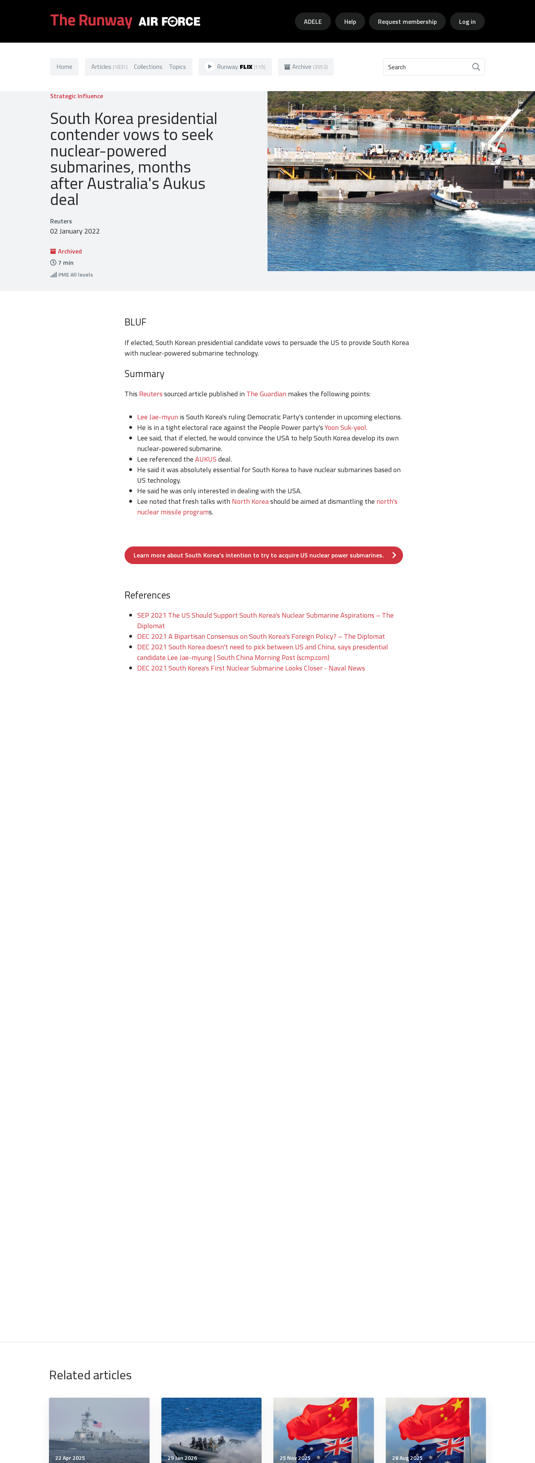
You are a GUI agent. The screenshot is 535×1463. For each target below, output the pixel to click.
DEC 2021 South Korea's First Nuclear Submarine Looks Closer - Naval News (251, 668)
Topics (177, 66)
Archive (310, 66)
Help (350, 21)
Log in (467, 21)
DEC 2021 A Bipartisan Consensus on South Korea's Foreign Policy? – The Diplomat (261, 636)
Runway (241, 66)
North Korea (250, 501)
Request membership (407, 21)
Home (64, 66)
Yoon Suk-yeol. (346, 427)
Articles (109, 66)
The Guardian (266, 393)
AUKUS (206, 459)
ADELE (313, 21)
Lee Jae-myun (157, 417)
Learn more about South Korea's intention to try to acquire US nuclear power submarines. (259, 555)
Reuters (150, 393)
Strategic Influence (76, 96)
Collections (148, 66)
